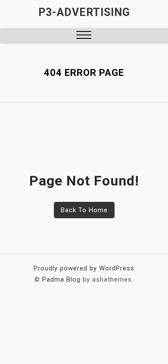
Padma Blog (61, 279)
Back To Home (84, 210)
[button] (83, 36)
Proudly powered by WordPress (84, 268)
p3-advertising (84, 12)
